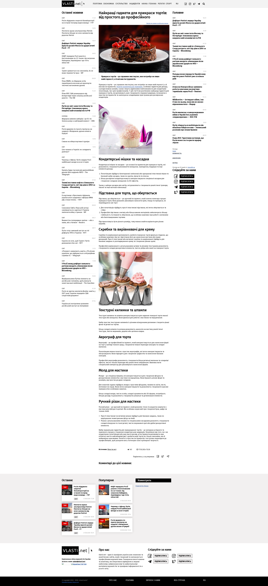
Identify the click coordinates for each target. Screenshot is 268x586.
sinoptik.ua (191, 167)
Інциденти (134, 4)
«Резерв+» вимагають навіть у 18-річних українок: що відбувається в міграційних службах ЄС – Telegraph (78, 253)
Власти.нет (112, 449)
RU (177, 4)
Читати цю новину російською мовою (157, 23)
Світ (63, 18)
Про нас (113, 580)
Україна (64, 116)
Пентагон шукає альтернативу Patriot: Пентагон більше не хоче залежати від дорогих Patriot (77, 33)
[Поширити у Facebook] (158, 456)
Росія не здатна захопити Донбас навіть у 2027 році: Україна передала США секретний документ (78, 293)
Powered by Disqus (142, 486)
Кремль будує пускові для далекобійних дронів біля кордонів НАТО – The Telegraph (78, 172)
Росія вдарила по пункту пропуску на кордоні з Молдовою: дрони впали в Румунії (77, 131)
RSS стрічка (179, 580)
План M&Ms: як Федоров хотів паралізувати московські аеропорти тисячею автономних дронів (76, 83)
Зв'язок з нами (153, 580)
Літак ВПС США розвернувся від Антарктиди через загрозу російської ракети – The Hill (77, 96)
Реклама (130, 580)
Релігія (161, 4)
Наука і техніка (149, 4)
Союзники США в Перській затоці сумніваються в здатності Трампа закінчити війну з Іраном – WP (75, 210)
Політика (97, 4)
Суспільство (121, 4)
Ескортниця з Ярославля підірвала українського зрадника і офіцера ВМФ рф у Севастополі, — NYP (77, 197)
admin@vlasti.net (79, 561)
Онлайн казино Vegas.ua (70, 582)
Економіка (108, 4)
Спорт (169, 4)
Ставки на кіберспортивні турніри (75, 142)
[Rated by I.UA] (66, 564)
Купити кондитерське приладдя (129, 87)
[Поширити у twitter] (163, 456)
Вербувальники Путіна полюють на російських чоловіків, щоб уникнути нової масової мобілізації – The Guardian (78, 281)
